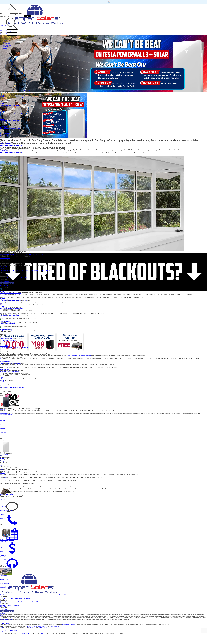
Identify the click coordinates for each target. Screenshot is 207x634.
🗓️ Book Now (111, 2)
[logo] (35, 25)
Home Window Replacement (23, 254)
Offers (4, 42)
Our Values (3, 270)
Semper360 (18, 277)
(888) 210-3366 (4, 285)
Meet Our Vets (7, 45)
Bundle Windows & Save (36, 254)
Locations (2, 274)
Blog (6, 274)
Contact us (2, 281)
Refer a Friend (3, 277)
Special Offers (25, 277)
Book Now (3, 25)
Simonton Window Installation (8, 254)
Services (5, 40)
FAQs (16, 274)
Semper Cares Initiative (44, 270)
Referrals (5, 46)
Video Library (11, 274)
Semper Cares (6, 43)
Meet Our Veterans (23, 270)
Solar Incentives (11, 277)
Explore (5, 48)
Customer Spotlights (33, 270)
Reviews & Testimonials (12, 270)
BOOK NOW (28, 90)
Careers (7, 281)
